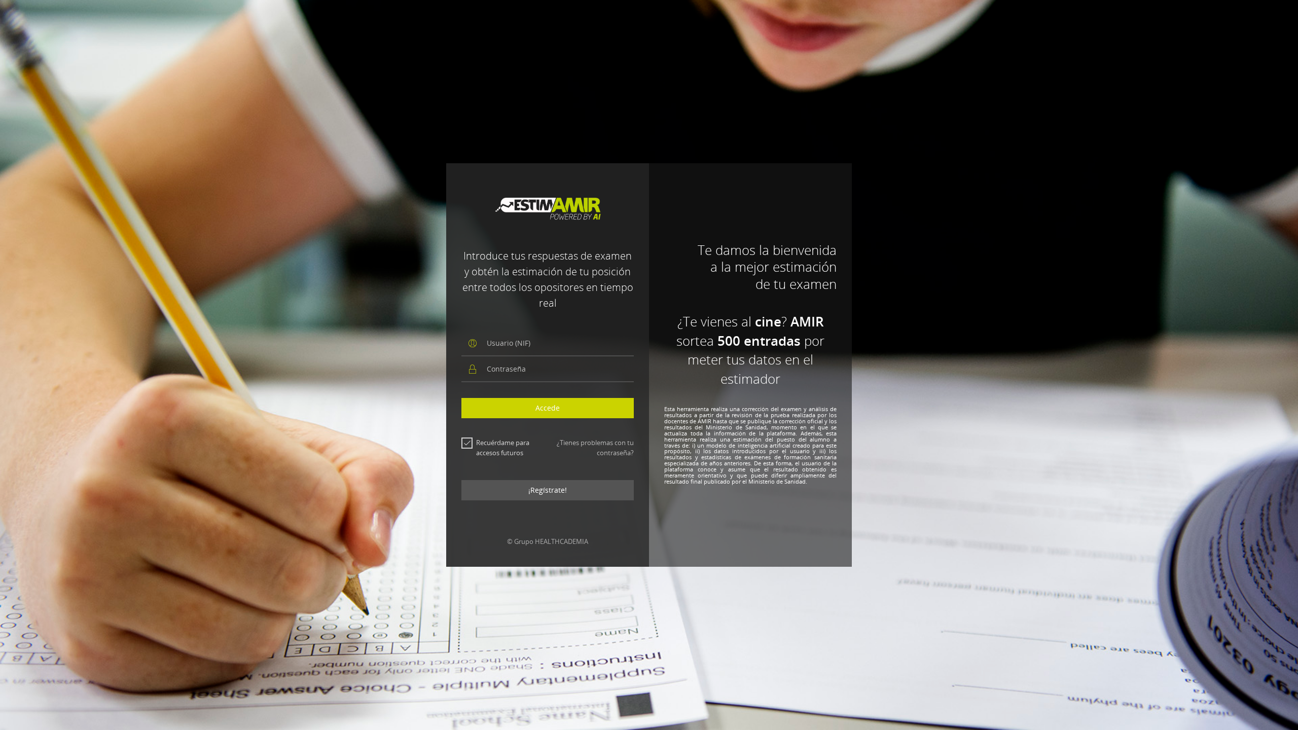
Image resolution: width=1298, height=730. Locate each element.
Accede (547, 408)
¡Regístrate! (547, 490)
